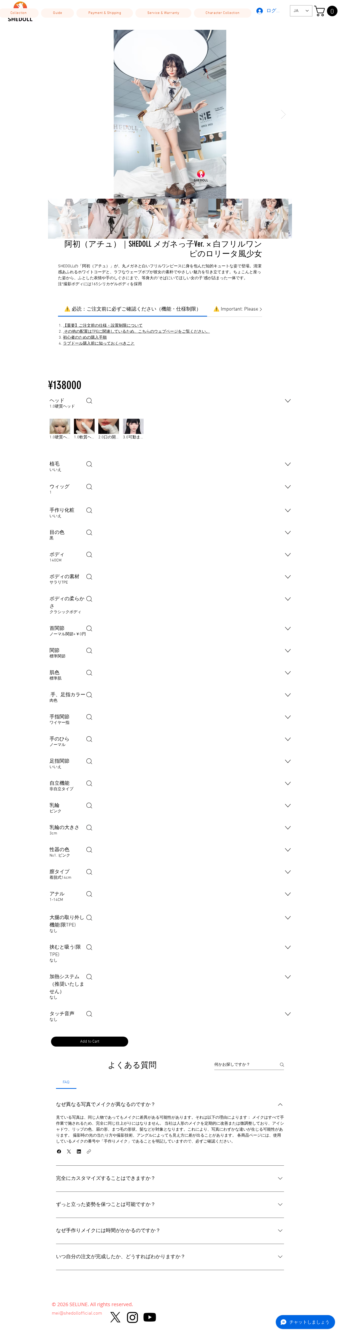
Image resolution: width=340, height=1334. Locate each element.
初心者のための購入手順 (85, 337)
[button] (57, 13)
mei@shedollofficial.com (77, 1313)
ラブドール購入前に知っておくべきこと (99, 343)
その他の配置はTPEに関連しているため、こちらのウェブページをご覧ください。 (136, 331)
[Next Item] (283, 114)
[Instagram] (132, 1317)
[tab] (66, 1082)
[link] (132, 309)
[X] (115, 1317)
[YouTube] (149, 1317)
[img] (60, 436)
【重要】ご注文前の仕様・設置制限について (103, 325)
